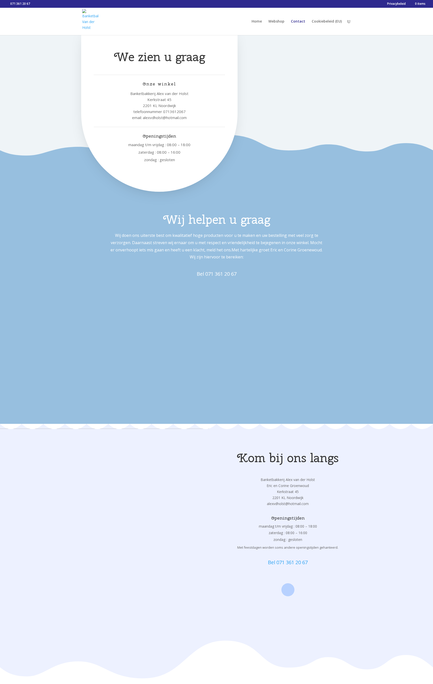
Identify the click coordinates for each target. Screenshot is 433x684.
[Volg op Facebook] (287, 589)
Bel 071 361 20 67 (217, 273)
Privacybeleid (396, 4)
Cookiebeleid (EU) (327, 22)
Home (257, 22)
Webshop (276, 22)
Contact (298, 22)
